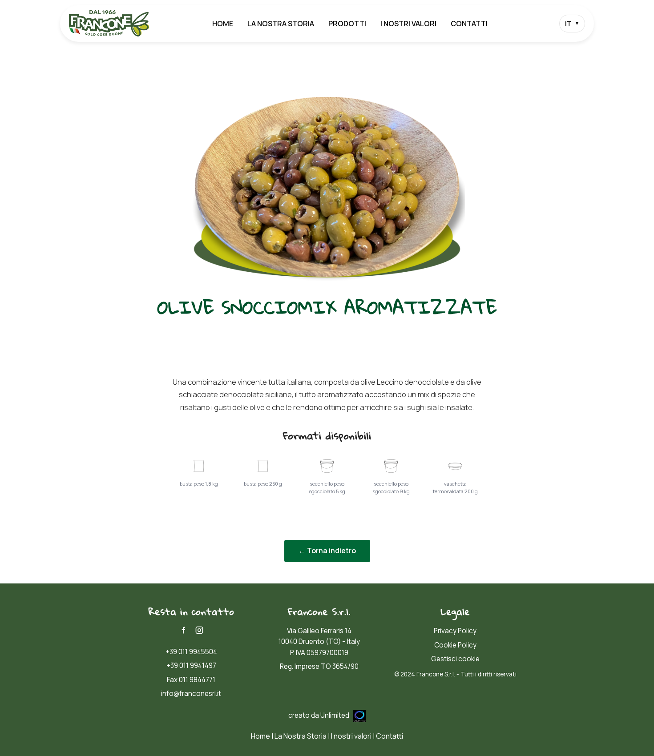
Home (222, 23)
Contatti (469, 23)
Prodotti (347, 23)
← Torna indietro (327, 550)
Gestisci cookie (455, 659)
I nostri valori (408, 23)
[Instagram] (199, 630)
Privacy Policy (455, 630)
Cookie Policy (455, 645)
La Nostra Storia (280, 23)
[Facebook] (183, 630)
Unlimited (335, 715)
